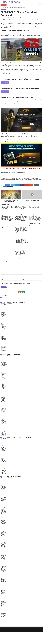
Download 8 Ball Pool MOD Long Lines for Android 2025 (16, 5)
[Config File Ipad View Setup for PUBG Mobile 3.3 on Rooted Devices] (4, 456)
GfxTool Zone (17, 630)
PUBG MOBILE (6, 7)
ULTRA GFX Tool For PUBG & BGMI (13, 354)
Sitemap (30, 630)
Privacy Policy (35, 630)
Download (5, 82)
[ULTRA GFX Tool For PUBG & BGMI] (4, 395)
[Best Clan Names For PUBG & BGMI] (35, 214)
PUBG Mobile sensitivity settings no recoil (7, 228)
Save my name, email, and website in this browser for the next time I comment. (16, 283)
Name (2, 275)
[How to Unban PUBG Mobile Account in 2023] (21, 230)
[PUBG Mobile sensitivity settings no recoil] (7, 216)
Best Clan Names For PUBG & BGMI (34, 224)
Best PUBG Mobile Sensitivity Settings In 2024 (16, 302)
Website (23, 279)
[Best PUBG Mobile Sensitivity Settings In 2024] (4, 327)
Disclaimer (40, 630)
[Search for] (41, 2)
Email (2, 279)
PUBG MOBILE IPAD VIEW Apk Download (14, 476)
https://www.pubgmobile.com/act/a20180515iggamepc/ (12, 139)
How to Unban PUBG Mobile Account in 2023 (20, 257)
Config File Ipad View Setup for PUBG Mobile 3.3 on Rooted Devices (20, 437)
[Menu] (1, 2)
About (28, 630)
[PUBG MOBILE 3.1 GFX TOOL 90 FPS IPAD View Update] (4, 299)
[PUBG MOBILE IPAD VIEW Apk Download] (4, 549)
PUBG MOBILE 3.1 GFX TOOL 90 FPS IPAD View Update (17, 297)
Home (2, 7)
